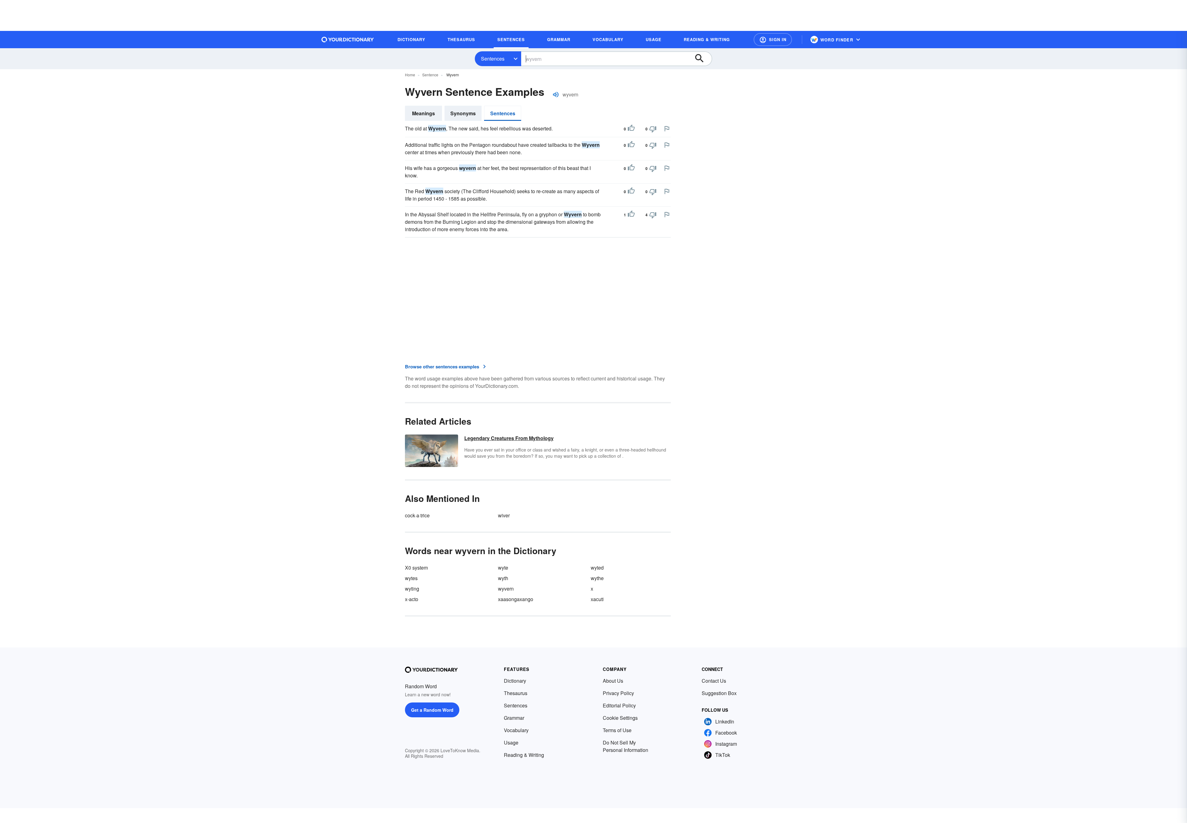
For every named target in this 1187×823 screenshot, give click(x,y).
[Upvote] (631, 129)
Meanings (423, 113)
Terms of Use (617, 730)
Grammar (514, 717)
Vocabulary (516, 730)
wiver (504, 515)
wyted (597, 567)
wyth (503, 578)
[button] (773, 39)
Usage (511, 742)
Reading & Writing (524, 754)
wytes (411, 578)
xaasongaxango (515, 599)
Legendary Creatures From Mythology (509, 438)
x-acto (411, 599)
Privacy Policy (618, 693)
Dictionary (515, 680)
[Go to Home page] (347, 39)
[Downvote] (653, 129)
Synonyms (463, 113)
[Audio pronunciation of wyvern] (555, 94)
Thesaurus (515, 693)
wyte (503, 567)
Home (410, 74)
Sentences (492, 58)
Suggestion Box (719, 693)
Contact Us (714, 680)
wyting (412, 588)
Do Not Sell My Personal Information (625, 746)
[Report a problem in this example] (666, 128)
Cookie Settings (620, 717)
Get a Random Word (432, 710)
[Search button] (702, 59)
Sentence (430, 74)
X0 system (416, 567)
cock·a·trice (417, 515)
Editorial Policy (619, 705)
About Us (613, 680)
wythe (597, 578)
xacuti (597, 599)
